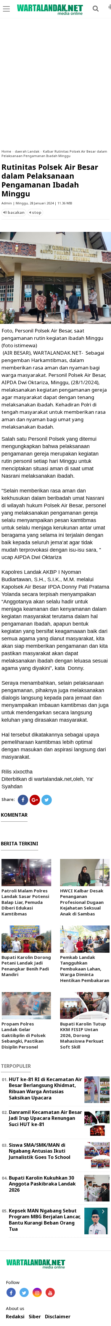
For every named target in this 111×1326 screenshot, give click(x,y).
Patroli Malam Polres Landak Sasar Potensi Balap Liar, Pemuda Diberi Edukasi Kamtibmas (25, 902)
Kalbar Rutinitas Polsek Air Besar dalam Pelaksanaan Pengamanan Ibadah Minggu (54, 153)
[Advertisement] (55, 86)
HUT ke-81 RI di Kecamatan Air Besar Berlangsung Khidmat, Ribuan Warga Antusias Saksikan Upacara (45, 1088)
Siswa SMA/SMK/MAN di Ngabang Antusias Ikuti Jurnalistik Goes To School (39, 1151)
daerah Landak (27, 151)
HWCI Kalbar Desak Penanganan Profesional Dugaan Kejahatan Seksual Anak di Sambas (82, 902)
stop (36, 212)
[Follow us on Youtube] (50, 1292)
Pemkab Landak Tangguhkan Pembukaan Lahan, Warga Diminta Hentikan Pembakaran (84, 968)
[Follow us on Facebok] (11, 1292)
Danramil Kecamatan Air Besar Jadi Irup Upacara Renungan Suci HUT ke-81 (45, 1118)
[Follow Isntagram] (37, 1292)
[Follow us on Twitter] (24, 1292)
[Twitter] (46, 800)
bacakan (16, 212)
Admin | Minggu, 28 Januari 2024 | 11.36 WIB (36, 203)
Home (6, 151)
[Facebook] (23, 800)
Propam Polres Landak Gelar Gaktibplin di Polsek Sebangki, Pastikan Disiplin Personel (23, 1035)
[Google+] (35, 800)
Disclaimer (57, 1317)
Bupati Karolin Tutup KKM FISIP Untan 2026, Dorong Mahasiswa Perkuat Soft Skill (83, 1035)
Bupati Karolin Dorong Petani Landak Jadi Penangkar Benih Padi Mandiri (26, 966)
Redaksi (15, 1317)
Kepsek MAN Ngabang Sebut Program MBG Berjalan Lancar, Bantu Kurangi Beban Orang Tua (45, 1219)
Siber (35, 1317)
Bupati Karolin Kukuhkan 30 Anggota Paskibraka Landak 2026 (42, 1184)
